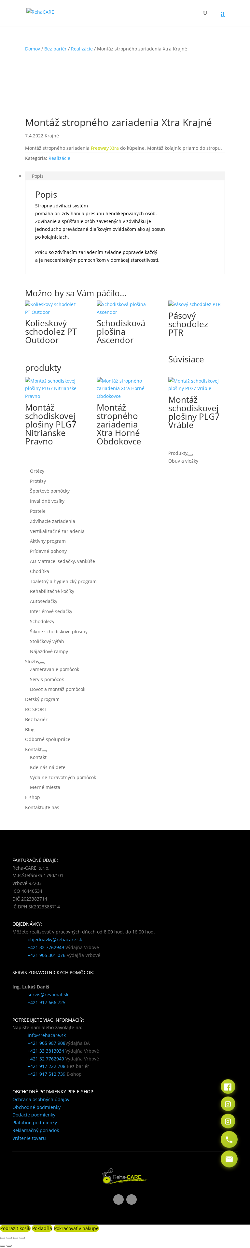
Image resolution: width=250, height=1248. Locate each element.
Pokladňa (42, 1228)
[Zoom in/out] (2, 1238)
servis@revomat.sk (48, 994)
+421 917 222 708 (46, 1066)
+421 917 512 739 (46, 1074)
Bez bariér (55, 49)
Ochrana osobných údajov (40, 1099)
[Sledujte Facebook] (118, 1199)
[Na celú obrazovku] (9, 1238)
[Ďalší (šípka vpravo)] (9, 1246)
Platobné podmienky (34, 1122)
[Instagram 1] (228, 1103)
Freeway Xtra (105, 148)
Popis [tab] (38, 176)
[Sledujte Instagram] (131, 1199)
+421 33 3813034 (46, 1051)
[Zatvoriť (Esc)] (22, 1238)
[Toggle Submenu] (190, 455)
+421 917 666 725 (46, 1002)
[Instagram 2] (228, 1121)
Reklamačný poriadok (35, 1130)
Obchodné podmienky (36, 1107)
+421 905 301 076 (46, 955)
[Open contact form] (229, 1158)
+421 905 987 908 (46, 1043)
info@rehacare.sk (47, 1035)
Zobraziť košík (15, 1228)
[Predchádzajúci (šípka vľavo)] (2, 1246)
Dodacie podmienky (33, 1115)
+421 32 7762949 (46, 947)
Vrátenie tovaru (29, 1138)
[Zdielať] (15, 1238)
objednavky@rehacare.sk (55, 939)
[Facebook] (228, 1086)
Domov (32, 49)
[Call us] (229, 1139)
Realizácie (82, 49)
